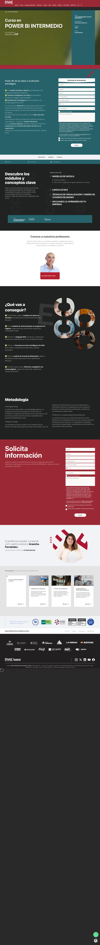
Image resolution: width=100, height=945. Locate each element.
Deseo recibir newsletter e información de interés (74, 140)
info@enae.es (28, 667)
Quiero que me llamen (66, 111)
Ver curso (20, 604)
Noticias (60, 5)
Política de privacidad (59, 667)
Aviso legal (35, 667)
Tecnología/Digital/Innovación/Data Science (83, 17)
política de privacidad (80, 134)
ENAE (6, 11)
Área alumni (67, 631)
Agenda (54, 5)
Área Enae (74, 631)
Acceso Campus (82, 631)
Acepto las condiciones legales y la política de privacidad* (76, 138)
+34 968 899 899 (29, 550)
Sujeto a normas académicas (46, 667)
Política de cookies (70, 667)
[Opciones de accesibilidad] (96, 941)
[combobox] (60, 103)
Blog (50, 5)
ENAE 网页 (73, 5)
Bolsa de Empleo (91, 631)
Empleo (45, 5)
